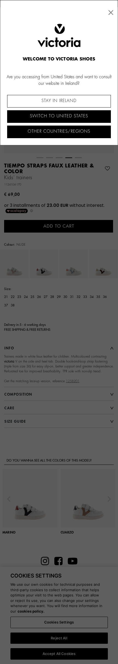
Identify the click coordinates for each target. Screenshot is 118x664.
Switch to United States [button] (59, 116)
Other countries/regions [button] (59, 131)
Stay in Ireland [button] (59, 101)
